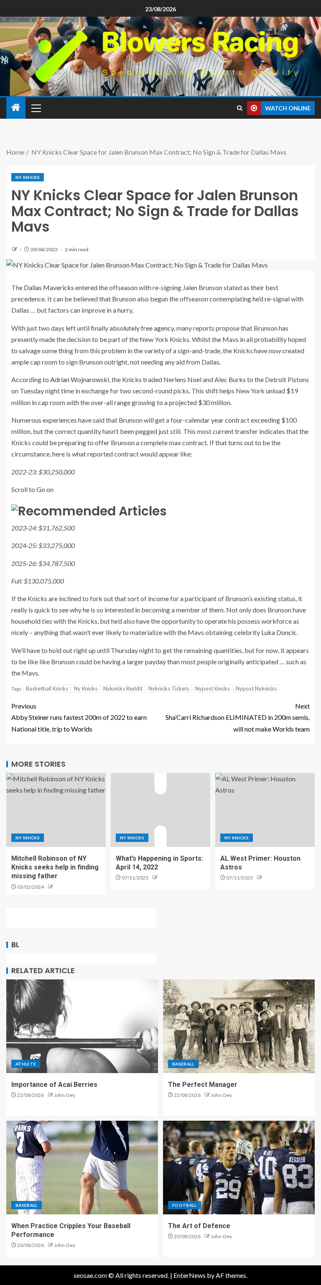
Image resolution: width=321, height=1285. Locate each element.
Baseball (183, 1063)
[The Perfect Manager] (239, 1026)
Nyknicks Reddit (123, 688)
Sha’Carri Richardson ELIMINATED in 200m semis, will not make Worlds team (238, 717)
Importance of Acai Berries (54, 1085)
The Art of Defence (199, 1226)
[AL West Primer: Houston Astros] (265, 810)
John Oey (64, 1095)
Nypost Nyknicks (256, 688)
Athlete (25, 1063)
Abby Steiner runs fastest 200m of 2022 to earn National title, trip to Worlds (79, 717)
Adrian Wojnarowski (79, 379)
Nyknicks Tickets (168, 688)
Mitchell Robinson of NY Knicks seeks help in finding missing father (55, 867)
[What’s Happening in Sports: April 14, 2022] (160, 810)
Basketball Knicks (47, 688)
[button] (35, 107)
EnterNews (189, 1275)
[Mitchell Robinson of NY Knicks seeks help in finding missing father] (56, 810)
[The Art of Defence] (239, 1167)
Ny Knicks (27, 177)
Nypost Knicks (212, 688)
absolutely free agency (142, 328)
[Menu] (35, 107)
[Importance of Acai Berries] (82, 1026)
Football (184, 1205)
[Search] (239, 108)
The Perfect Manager (202, 1085)
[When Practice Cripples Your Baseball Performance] (82, 1167)
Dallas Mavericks (49, 287)
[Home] (15, 108)
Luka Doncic (279, 632)
